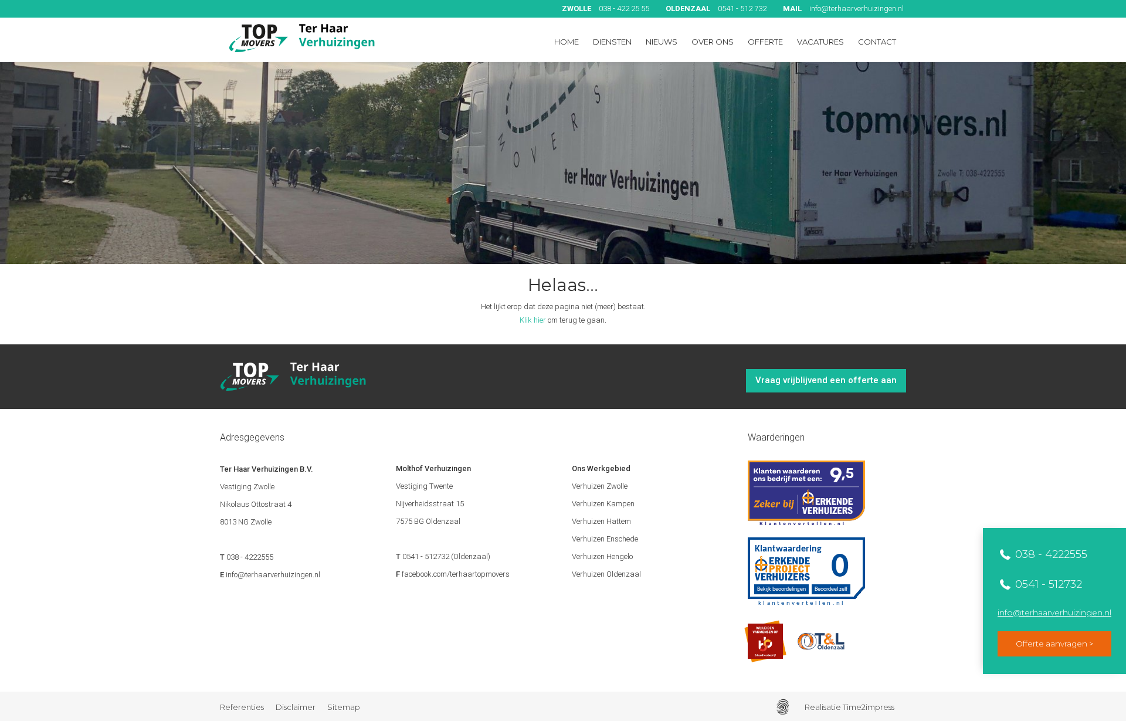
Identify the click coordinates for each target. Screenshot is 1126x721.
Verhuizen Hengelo (602, 556)
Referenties (242, 707)
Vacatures (820, 41)
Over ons (712, 41)
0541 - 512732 (1047, 584)
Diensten (612, 41)
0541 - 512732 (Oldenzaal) (446, 556)
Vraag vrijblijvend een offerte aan (826, 380)
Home (566, 41)
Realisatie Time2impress (849, 707)
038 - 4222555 (1049, 554)
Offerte (765, 41)
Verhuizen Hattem (601, 521)
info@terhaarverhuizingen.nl (843, 8)
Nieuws (661, 41)
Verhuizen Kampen (603, 503)
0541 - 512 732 (716, 8)
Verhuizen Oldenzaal (606, 574)
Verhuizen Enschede (605, 538)
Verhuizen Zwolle (600, 486)
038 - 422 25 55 (605, 8)
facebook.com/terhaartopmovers (456, 574)
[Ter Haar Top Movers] (302, 38)
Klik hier (533, 320)
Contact (877, 41)
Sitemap (343, 707)
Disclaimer (296, 707)
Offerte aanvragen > (1054, 643)
